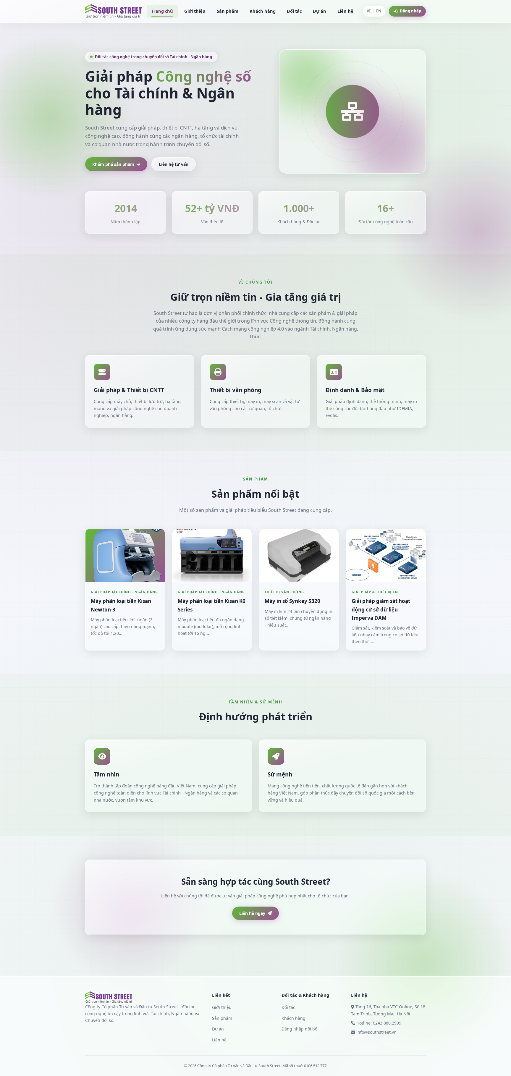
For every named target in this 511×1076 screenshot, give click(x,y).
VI (369, 11)
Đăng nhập (410, 11)
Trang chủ (162, 11)
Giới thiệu (195, 11)
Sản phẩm (227, 11)
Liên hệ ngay (252, 913)
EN (378, 11)
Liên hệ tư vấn (173, 164)
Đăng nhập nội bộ (299, 1029)
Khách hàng (263, 11)
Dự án (319, 11)
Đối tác (294, 11)
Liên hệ (345, 11)
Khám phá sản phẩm (113, 164)
